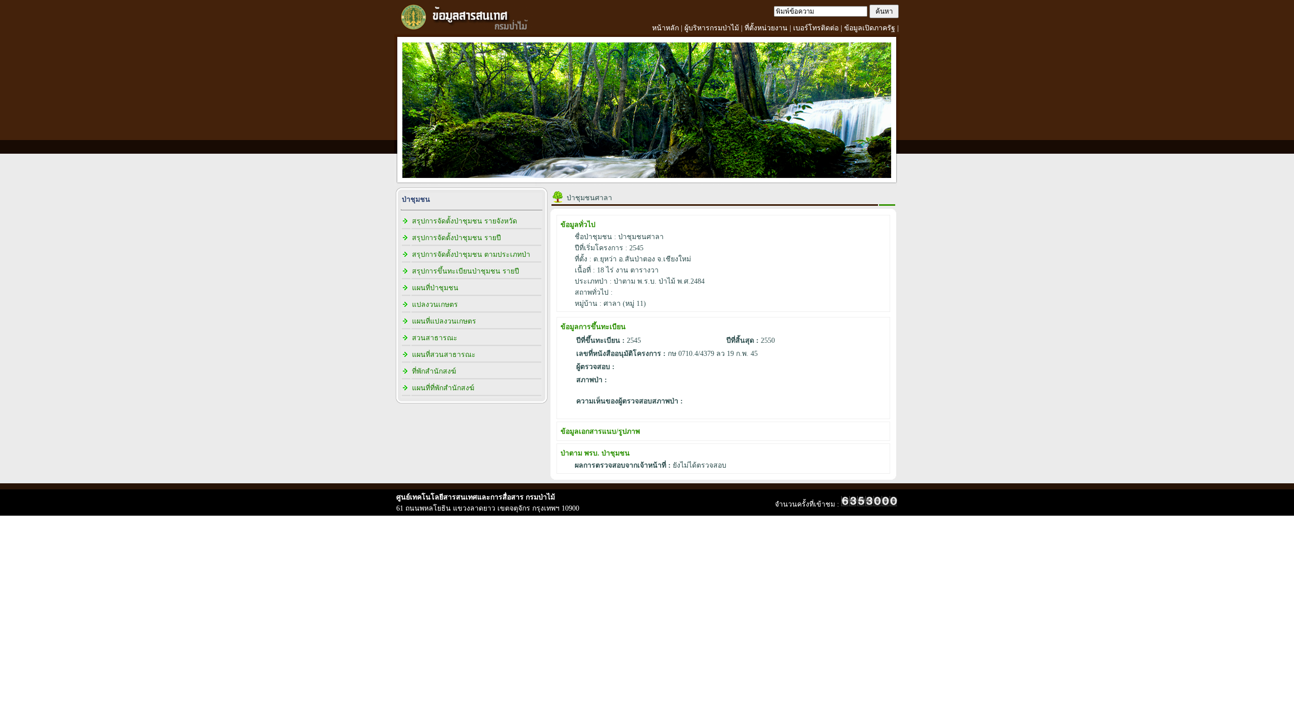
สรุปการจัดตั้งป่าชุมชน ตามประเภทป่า (471, 254)
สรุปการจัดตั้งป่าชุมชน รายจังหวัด (464, 221)
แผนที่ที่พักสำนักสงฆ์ (443, 388)
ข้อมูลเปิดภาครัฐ (869, 28)
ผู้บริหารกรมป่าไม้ (711, 28)
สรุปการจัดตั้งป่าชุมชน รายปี (456, 238)
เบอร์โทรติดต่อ (816, 28)
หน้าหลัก (665, 28)
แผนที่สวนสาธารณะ (444, 354)
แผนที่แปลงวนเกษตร (444, 321)
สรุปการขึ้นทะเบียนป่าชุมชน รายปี (465, 271)
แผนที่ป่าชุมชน (435, 288)
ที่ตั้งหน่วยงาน (766, 28)
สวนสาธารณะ (434, 338)
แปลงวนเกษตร (435, 304)
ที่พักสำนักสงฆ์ (434, 371)
